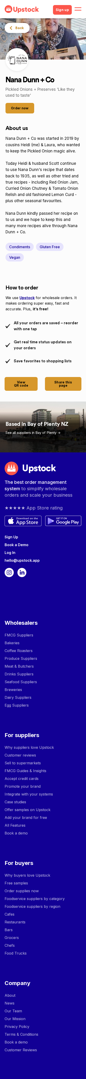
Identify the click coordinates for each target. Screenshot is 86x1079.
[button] (78, 9)
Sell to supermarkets (23, 763)
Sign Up (11, 537)
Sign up (62, 10)
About (10, 995)
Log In (10, 552)
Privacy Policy (17, 1026)
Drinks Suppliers (19, 674)
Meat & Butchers (19, 666)
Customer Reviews (21, 1050)
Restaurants (15, 922)
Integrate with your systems (29, 794)
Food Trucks (16, 953)
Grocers (12, 937)
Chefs (10, 945)
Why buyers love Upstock (27, 875)
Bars (9, 930)
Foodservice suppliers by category (35, 898)
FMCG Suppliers (19, 635)
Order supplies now (22, 891)
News (9, 1003)
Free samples (16, 883)
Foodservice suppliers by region (32, 906)
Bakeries (12, 643)
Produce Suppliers (21, 658)
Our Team (13, 1011)
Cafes (9, 914)
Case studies (15, 802)
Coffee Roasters (19, 650)
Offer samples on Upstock (27, 809)
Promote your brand (23, 786)
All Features (15, 825)
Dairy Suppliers (18, 697)
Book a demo (16, 833)
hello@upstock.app (22, 560)
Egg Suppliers (17, 705)
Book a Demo (16, 544)
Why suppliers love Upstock (29, 747)
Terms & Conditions (21, 1034)
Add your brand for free (26, 817)
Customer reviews (20, 755)
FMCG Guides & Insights (25, 770)
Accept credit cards (22, 778)
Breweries (13, 689)
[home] (27, 9)
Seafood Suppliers (21, 682)
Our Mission (15, 1018)
